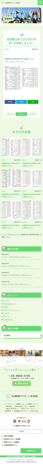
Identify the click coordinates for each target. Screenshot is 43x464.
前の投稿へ (10, 114)
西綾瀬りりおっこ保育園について (26, 404)
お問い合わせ (23, 383)
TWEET (21, 102)
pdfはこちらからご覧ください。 (15, 61)
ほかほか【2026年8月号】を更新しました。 (16, 266)
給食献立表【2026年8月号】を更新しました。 (17, 275)
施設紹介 (32, 406)
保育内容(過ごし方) (21, 406)
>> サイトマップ (29, 460)
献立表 (7, 49)
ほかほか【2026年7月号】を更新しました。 (16, 284)
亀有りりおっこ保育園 (11, 442)
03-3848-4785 (20, 376)
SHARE (10, 102)
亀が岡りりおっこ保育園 (12, 439)
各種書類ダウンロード (21, 411)
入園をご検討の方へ (11, 409)
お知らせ (6, 313)
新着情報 (8, 411)
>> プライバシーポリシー (16, 460)
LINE (33, 102)
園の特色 (8, 406)
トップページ (9, 404)
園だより (6, 316)
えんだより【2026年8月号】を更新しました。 (17, 257)
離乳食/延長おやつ (10, 304)
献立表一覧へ (21, 114)
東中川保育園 (8, 436)
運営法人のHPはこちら (22, 426)
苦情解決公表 (8, 319)
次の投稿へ (32, 114)
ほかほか (6, 300)
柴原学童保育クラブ (10, 445)
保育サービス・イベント (12, 310)
